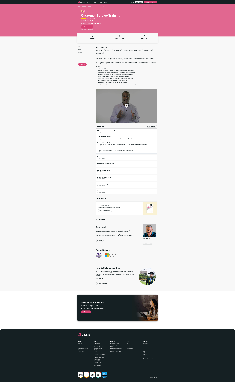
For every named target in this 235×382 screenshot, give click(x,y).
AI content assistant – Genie (115, 351)
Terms (79, 351)
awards (86, 348)
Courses (89, 6)
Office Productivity (98, 362)
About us (80, 343)
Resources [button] (100, 2)
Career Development (98, 346)
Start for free (85, 311)
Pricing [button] (105, 2)
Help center (145, 354)
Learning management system (116, 345)
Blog (127, 343)
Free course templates (131, 346)
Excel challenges (146, 346)
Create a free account (150, 2)
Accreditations (81, 61)
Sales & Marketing (97, 365)
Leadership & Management (99, 354)
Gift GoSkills (80, 352)
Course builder (113, 349)
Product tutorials (130, 348)
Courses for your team (114, 343)
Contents (81, 46)
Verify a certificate (146, 355)
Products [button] (94, 2)
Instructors (80, 346)
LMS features (113, 346)
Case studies (129, 345)
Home (79, 6)
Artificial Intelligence (98, 345)
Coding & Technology (98, 348)
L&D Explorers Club (146, 343)
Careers (79, 345)
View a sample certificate (104, 210)
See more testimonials (102, 283)
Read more (99, 240)
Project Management (98, 363)
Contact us (145, 351)
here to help (122, 84)
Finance (95, 352)
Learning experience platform (116, 348)
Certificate (80, 55)
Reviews (79, 349)
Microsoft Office (97, 360)
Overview (80, 49)
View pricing (87, 26)
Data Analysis (96, 349)
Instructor (80, 58)
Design (95, 351)
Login (132, 2)
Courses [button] (88, 2)
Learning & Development (99, 357)
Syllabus (80, 52)
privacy (83, 351)
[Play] (126, 106)
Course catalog (97, 343)
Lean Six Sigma (97, 356)
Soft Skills (84, 6)
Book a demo (139, 2)
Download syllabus (151, 126)
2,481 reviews (92, 18)
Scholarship (145, 345)
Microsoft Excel (97, 359)
